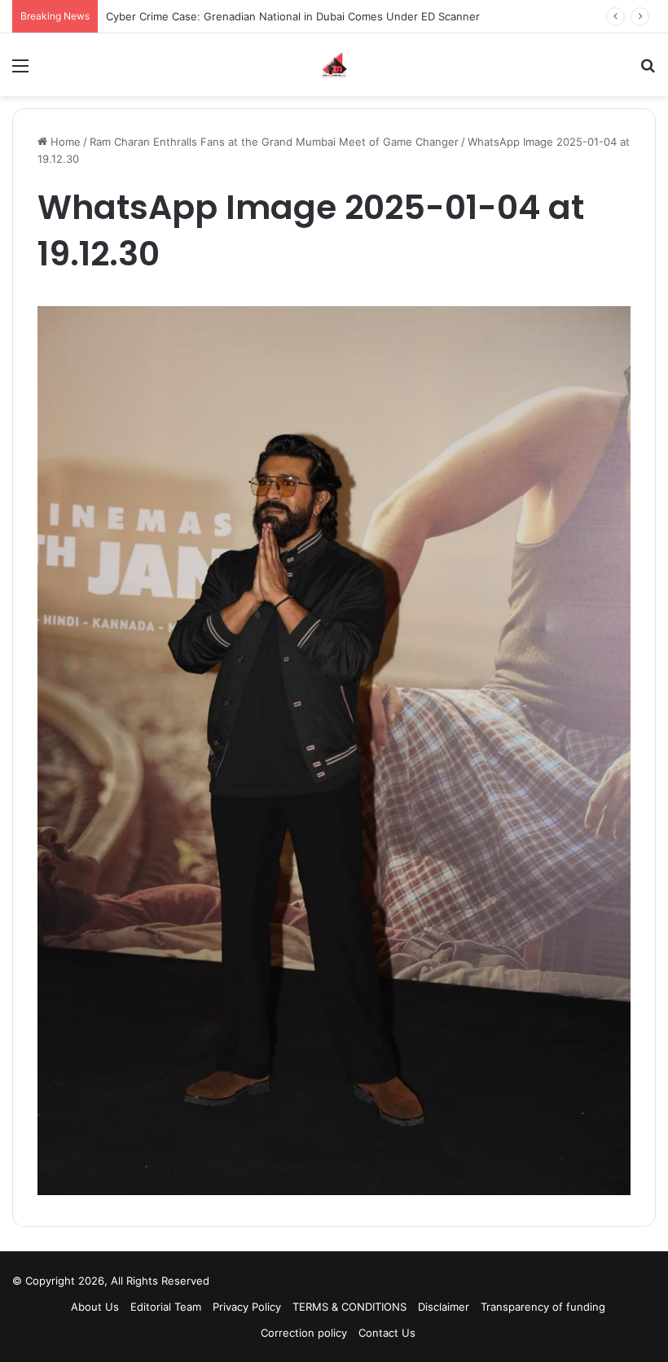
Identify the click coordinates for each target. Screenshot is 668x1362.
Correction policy (304, 1332)
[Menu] (20, 71)
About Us (95, 1306)
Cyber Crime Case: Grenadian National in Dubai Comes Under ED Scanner (293, 16)
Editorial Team (165, 1306)
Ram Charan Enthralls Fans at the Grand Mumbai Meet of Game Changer (274, 141)
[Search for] (647, 71)
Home (64, 141)
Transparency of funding (543, 1306)
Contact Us (386, 1332)
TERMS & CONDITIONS (349, 1306)
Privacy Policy (247, 1306)
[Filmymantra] (334, 65)
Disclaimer (443, 1306)
